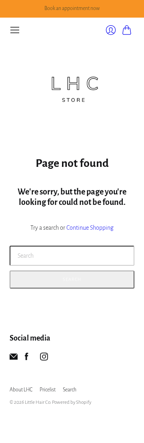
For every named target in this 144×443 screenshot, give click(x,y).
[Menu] (14, 30)
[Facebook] (26, 358)
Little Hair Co (37, 402)
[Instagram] (44, 358)
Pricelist (48, 390)
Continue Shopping (90, 228)
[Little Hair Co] (72, 86)
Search (72, 279)
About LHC (21, 390)
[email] (14, 358)
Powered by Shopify (71, 402)
